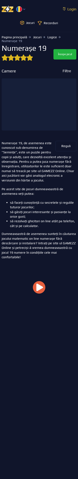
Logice (52, 37)
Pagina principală (14, 37)
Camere (9, 71)
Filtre (67, 71)
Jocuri (37, 37)
